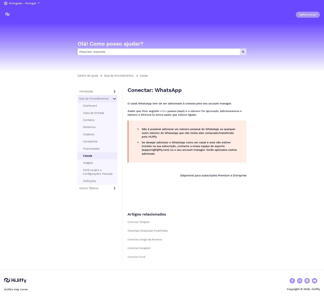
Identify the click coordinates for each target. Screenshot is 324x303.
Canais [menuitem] (87, 155)
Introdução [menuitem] (86, 91)
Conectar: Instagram (139, 248)
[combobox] (159, 52)
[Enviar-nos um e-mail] (299, 280)
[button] (114, 91)
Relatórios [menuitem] (89, 127)
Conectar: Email (136, 256)
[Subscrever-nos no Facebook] (314, 280)
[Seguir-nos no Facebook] (292, 280)
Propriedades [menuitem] (91, 148)
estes (164, 111)
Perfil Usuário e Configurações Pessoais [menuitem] (98, 171)
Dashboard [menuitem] (90, 105)
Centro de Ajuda (88, 75)
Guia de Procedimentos (118, 75)
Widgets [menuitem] (88, 162)
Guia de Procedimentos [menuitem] (94, 98)
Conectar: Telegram (139, 222)
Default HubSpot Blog (32, 14)
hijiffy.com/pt (308, 14)
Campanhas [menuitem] (90, 141)
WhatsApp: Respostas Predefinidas (148, 230)
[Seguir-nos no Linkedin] (307, 280)
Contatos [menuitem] (88, 120)
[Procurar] (243, 52)
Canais (144, 75)
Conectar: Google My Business (145, 239)
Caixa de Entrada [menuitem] (93, 112)
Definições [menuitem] (89, 181)
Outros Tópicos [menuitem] (88, 188)
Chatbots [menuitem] (88, 134)
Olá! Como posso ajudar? (110, 43)
